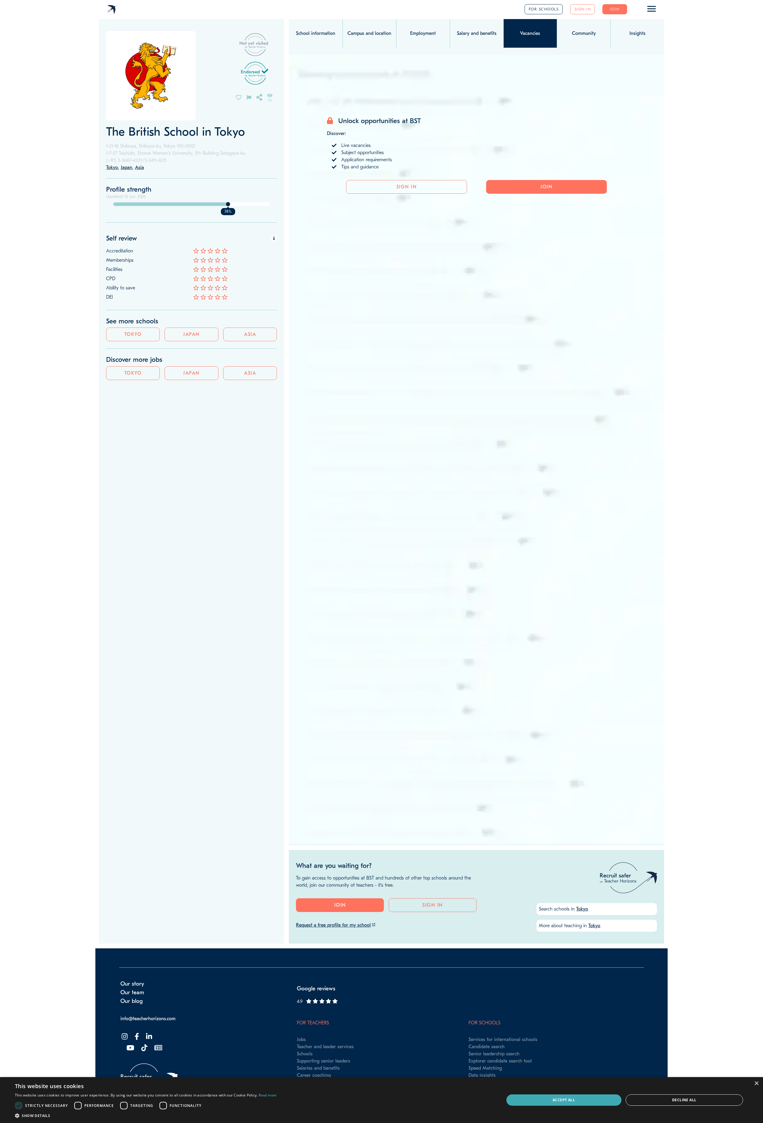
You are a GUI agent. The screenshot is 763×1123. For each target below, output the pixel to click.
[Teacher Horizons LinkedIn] (148, 1037)
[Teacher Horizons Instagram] (124, 1037)
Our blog (131, 1001)
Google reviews (316, 988)
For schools (544, 9)
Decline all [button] (684, 1099)
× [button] (756, 1083)
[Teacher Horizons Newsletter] (157, 1048)
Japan (191, 334)
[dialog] (381, 1100)
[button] (146, 1116)
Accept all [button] (564, 1099)
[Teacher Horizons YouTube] (129, 1048)
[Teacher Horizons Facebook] (136, 1037)
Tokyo (133, 334)
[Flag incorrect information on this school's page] (248, 97)
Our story (132, 984)
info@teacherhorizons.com (148, 1018)
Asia (250, 334)
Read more (268, 1095)
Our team (132, 992)
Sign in (583, 9)
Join (615, 9)
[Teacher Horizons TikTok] (143, 1048)
